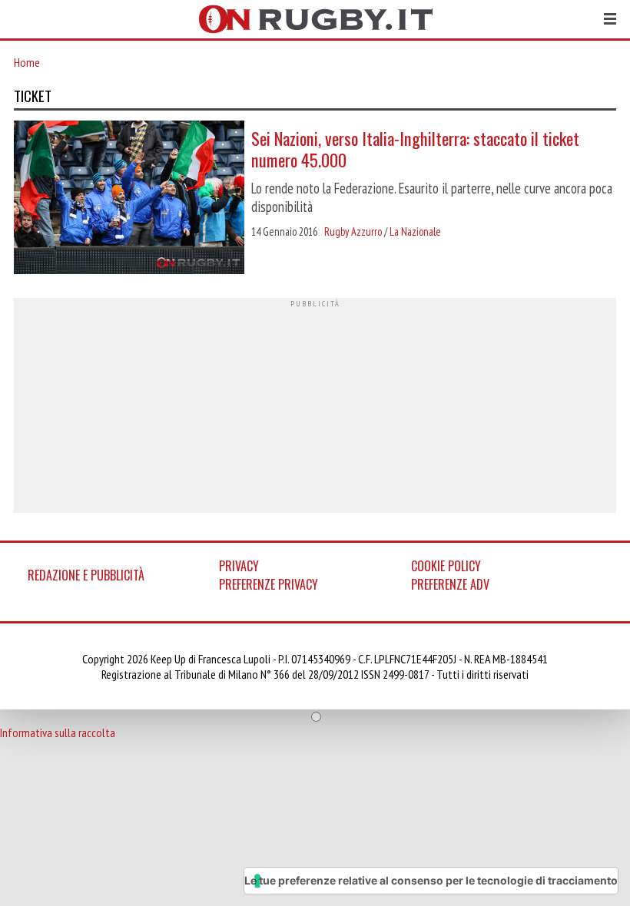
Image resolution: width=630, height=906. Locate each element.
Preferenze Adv (450, 584)
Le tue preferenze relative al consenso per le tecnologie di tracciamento (431, 880)
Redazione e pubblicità (86, 575)
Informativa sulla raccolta (57, 732)
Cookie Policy (446, 566)
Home (27, 62)
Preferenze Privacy (268, 584)
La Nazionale (415, 231)
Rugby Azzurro (353, 231)
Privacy (239, 566)
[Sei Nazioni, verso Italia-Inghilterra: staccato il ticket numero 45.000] (129, 199)
